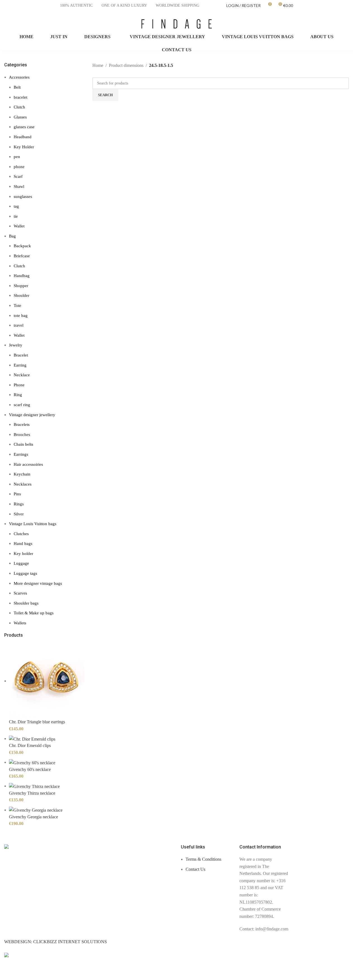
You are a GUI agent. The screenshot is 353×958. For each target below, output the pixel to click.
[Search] (347, 23)
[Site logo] (176, 23)
